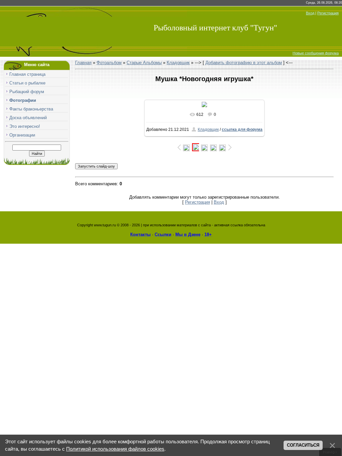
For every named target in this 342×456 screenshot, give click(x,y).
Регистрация (328, 13)
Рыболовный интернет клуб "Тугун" (215, 27)
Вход (310, 13)
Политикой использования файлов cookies (115, 449)
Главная (83, 62)
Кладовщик (178, 62)
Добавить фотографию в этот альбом (243, 62)
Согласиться (303, 445)
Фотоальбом (109, 62)
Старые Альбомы (144, 62)
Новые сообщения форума (316, 53)
